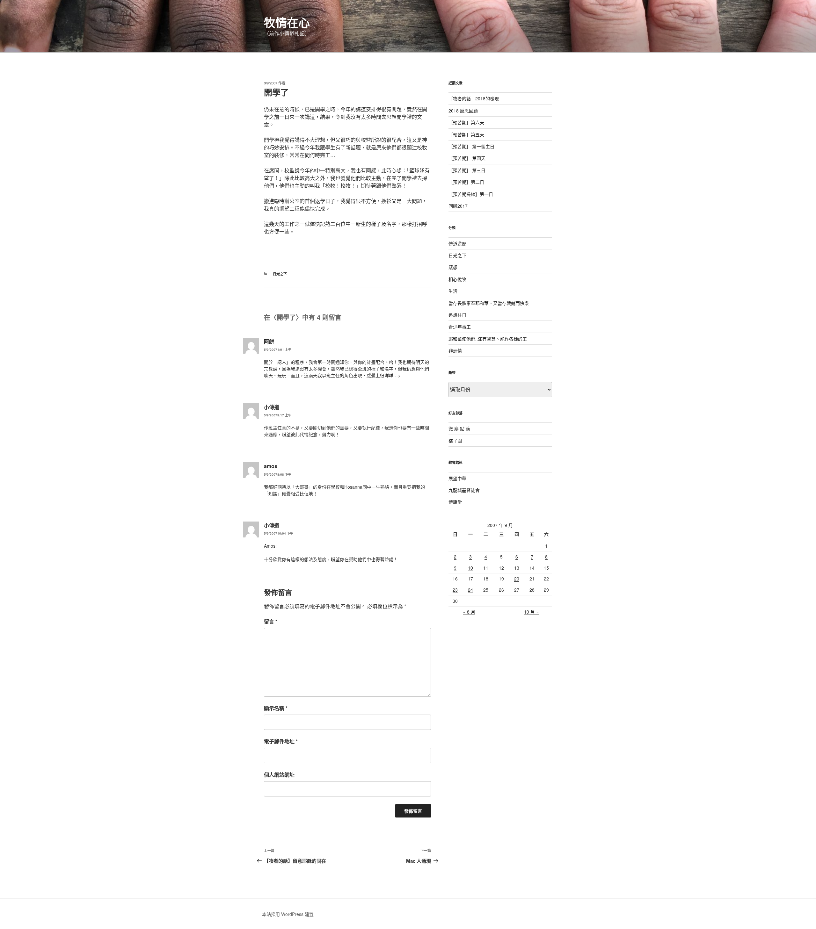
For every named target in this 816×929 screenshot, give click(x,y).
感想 (452, 267)
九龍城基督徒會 (464, 490)
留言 (270, 621)
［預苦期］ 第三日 (466, 170)
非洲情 (455, 350)
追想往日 (457, 315)
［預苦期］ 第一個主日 (471, 146)
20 (516, 578)
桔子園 (455, 440)
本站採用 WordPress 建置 (288, 914)
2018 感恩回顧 (463, 110)
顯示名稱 (276, 708)
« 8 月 (469, 612)
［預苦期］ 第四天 (466, 158)
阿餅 (269, 341)
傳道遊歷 (457, 243)
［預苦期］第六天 (466, 122)
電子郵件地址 (281, 741)
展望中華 (457, 478)
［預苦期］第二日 (466, 182)
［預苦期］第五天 (466, 134)
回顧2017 (458, 206)
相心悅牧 (457, 279)
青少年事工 (459, 326)
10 (470, 568)
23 (455, 590)
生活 (452, 291)
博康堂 (455, 502)
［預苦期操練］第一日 (470, 194)
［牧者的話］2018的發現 (473, 98)
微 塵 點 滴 (459, 428)
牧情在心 (287, 22)
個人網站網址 (279, 774)
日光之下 (280, 273)
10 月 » (531, 612)
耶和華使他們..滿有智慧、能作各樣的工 (487, 338)
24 (470, 590)
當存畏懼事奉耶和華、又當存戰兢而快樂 (488, 303)
